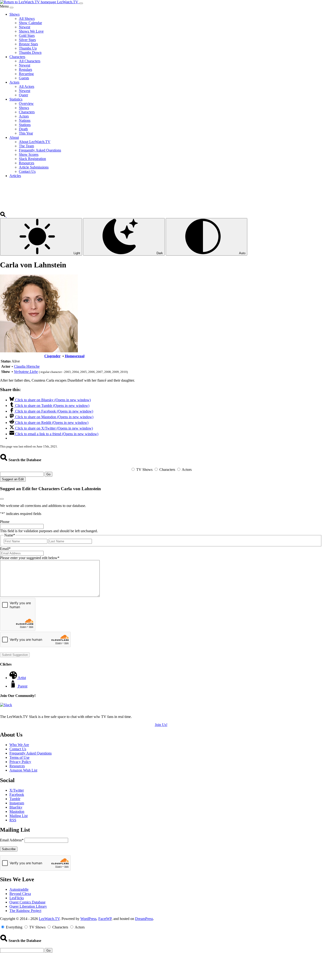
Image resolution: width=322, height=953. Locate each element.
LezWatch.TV (49, 919)
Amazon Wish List (23, 770)
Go (48, 474)
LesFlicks (16, 898)
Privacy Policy (20, 762)
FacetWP (104, 919)
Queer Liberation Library (28, 906)
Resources (17, 766)
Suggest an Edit (13, 479)
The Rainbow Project (25, 911)
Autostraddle (19, 889)
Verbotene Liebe (26, 372)
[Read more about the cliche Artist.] (13, 678)
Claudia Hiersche (27, 366)
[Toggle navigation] (81, 3)
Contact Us (17, 749)
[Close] (11, 7)
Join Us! (161, 725)
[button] (3, 216)
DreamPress (144, 919)
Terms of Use (19, 757)
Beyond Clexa (20, 894)
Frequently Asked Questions (30, 753)
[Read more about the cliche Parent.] (13, 686)
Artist (22, 678)
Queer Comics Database (27, 902)
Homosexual (74, 356)
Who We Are (19, 745)
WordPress (88, 919)
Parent (22, 686)
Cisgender (52, 356)
